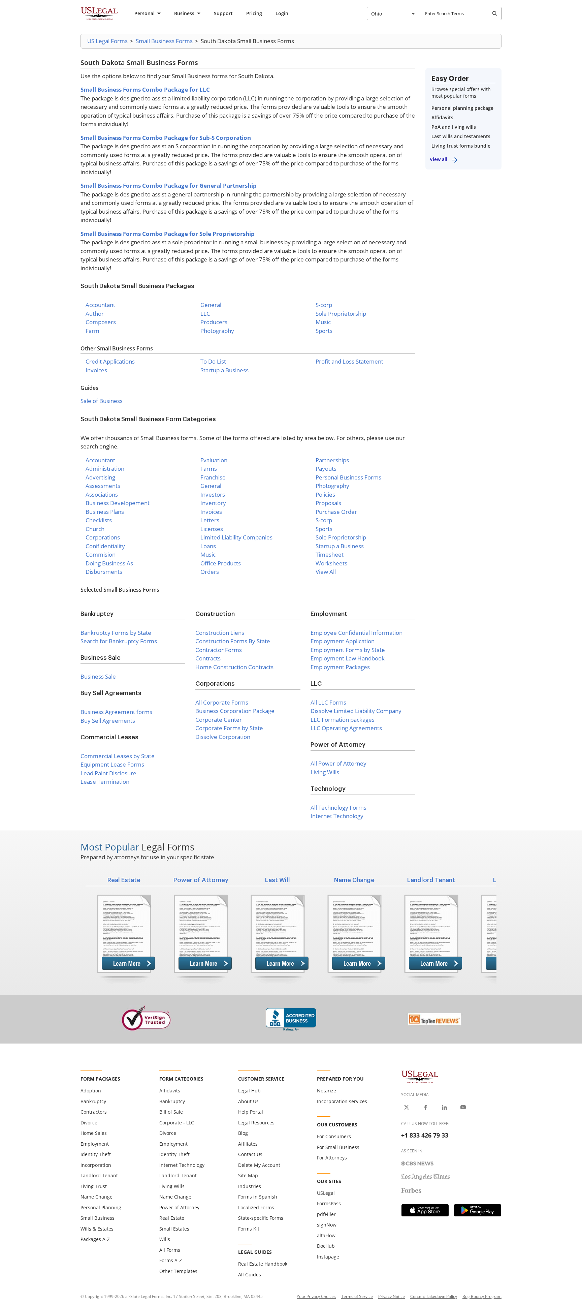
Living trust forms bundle (460, 146)
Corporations (103, 537)
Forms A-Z (170, 1260)
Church (95, 529)
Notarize (326, 1090)
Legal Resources (256, 1122)
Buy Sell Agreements (107, 720)
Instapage (328, 1256)
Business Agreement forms (116, 712)
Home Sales (93, 1133)
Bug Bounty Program (482, 1296)
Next (506, 930)
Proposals (328, 503)
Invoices (96, 370)
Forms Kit (248, 1228)
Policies (325, 494)
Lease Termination (104, 781)
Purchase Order (336, 512)
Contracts (208, 658)
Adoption (90, 1090)
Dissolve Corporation (222, 737)
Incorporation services (342, 1101)
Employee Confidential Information (356, 633)
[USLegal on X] (406, 1107)
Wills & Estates (97, 1228)
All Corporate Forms (221, 702)
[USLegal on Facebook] (425, 1107)
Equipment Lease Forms (112, 764)
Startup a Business (224, 370)
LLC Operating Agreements (346, 728)
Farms (208, 468)
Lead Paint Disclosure (108, 773)
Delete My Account (259, 1165)
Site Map (248, 1175)
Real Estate (171, 1218)
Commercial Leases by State (117, 756)
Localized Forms (256, 1207)
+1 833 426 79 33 (424, 1135)
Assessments (103, 486)
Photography (217, 331)
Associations (102, 494)
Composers (101, 322)
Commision (101, 554)
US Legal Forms (107, 41)
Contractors (93, 1112)
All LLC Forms (328, 702)
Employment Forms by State (348, 650)
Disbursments (104, 572)
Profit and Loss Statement (349, 361)
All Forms (169, 1250)
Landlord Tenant (99, 1175)
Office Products (220, 563)
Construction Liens (219, 633)
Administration (105, 468)
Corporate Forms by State (229, 728)
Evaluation (213, 460)
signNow (326, 1224)
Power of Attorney (179, 1207)
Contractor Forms (218, 650)
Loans (208, 546)
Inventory (213, 503)
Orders (209, 572)
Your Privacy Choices (316, 1296)
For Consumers (334, 1136)
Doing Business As (109, 563)
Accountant (100, 305)
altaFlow (326, 1235)
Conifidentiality (105, 546)
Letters (209, 520)
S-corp (324, 305)
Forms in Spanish (257, 1196)
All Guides (249, 1274)
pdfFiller (326, 1214)
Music (323, 322)
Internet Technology (337, 816)
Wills (164, 1239)
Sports (324, 331)
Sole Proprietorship (341, 313)
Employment (94, 1144)
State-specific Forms (260, 1218)
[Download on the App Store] (425, 1210)
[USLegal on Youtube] (463, 1107)
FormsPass (329, 1203)
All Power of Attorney (338, 763)
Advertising (100, 477)
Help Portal (250, 1112)
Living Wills (325, 772)
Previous (75, 930)
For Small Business (338, 1147)
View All (326, 572)
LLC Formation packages (343, 719)
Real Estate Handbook (262, 1264)
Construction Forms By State (232, 641)
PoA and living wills (453, 127)
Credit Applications (110, 361)
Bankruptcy (93, 1101)
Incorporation (95, 1165)
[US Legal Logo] (420, 1076)
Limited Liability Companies (236, 537)
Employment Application (343, 641)
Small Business (97, 1218)
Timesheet (330, 554)
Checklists (99, 520)
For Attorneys (332, 1157)
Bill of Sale (171, 1112)
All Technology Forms (338, 807)
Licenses (211, 529)
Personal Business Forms (348, 477)
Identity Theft (95, 1154)
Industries (249, 1186)
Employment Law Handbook (348, 658)
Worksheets (331, 563)
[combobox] (393, 13)
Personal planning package (462, 108)
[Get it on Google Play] (478, 1210)
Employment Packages (340, 667)
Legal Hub (249, 1090)
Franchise (213, 477)
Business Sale (98, 676)
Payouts (326, 468)
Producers (213, 322)
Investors (212, 494)
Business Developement (118, 503)
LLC (205, 313)
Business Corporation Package (234, 711)
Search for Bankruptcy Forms (118, 641)
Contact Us (250, 1154)
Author (95, 313)
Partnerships (332, 460)
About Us (248, 1101)
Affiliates (248, 1144)
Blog (243, 1133)
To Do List (213, 361)
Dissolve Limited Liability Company (356, 711)
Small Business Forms (164, 41)
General (210, 305)
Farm (92, 331)
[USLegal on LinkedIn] (444, 1107)
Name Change (96, 1196)
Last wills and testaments (460, 136)
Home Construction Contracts (234, 667)
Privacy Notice (391, 1296)
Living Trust (93, 1186)
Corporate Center (218, 719)
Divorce (88, 1122)
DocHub (326, 1246)
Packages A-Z (95, 1239)
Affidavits (442, 117)
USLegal (326, 1193)
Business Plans (105, 512)
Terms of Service (357, 1296)
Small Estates (174, 1228)
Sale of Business (101, 401)
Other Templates (178, 1271)
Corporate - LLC (176, 1122)
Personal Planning (100, 1207)
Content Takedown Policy (433, 1296)
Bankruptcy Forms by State (115, 633)
